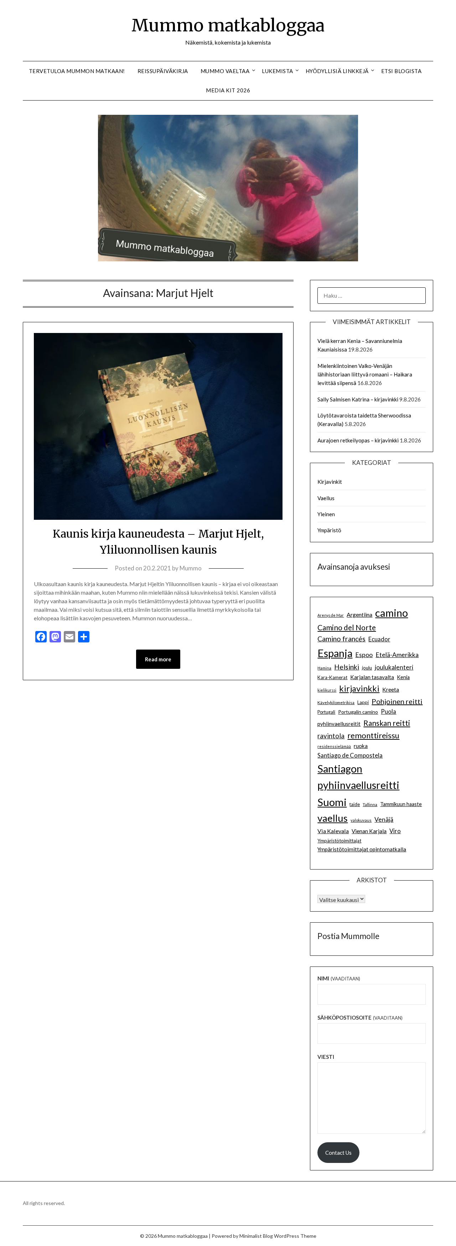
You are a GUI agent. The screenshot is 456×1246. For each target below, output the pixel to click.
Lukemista (277, 71)
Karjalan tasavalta (372, 677)
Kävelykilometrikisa (335, 702)
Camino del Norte (346, 627)
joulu (367, 668)
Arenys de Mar (330, 615)
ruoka (361, 746)
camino (391, 612)
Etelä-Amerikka (397, 654)
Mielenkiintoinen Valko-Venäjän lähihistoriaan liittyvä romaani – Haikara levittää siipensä (364, 374)
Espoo (364, 654)
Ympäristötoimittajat (339, 841)
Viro (395, 831)
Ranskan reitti (386, 722)
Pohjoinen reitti (397, 701)
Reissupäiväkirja (163, 71)
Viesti (325, 1056)
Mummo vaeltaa (225, 71)
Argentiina (359, 614)
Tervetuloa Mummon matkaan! (77, 71)
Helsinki (346, 667)
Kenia (403, 677)
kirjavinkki (359, 688)
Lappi (363, 702)
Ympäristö (329, 530)
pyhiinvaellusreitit (339, 724)
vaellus (332, 818)
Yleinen (326, 514)
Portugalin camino (358, 712)
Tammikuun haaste (401, 804)
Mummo (191, 568)
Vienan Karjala (369, 831)
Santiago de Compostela (350, 755)
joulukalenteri (394, 667)
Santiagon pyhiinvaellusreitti (358, 777)
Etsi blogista (401, 71)
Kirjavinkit (329, 481)
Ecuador (379, 639)
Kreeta (390, 689)
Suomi (332, 802)
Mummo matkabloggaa (228, 25)
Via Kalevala (333, 830)
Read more (158, 659)
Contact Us (338, 1152)
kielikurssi (326, 690)
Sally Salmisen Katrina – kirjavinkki (357, 399)
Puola (388, 711)
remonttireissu (373, 735)
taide (354, 804)
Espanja (334, 653)
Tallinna (370, 804)
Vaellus (326, 498)
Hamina (324, 668)
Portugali (326, 712)
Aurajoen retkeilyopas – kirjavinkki (358, 440)
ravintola (330, 736)
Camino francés (341, 639)
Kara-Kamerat (332, 677)
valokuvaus (361, 820)
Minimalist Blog (256, 1236)
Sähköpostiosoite (359, 1017)
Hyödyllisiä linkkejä (337, 71)
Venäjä (383, 819)
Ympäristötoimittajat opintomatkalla (361, 849)
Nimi (338, 978)
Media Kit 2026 (228, 90)
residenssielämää (334, 746)
